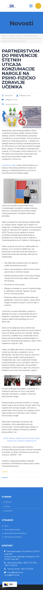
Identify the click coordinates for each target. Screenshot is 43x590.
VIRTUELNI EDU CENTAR (13, 537)
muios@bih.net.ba (11, 575)
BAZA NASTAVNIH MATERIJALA (15, 533)
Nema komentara (11, 104)
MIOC (6, 526)
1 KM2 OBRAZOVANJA (12, 530)
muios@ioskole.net (15, 572)
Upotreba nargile (9, 165)
